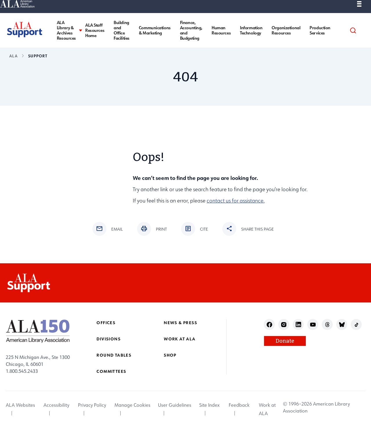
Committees (111, 371)
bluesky (342, 324)
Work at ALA (179, 339)
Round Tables (114, 355)
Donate (285, 341)
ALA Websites (20, 405)
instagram (284, 324)
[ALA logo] (38, 331)
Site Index (209, 405)
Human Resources (221, 30)
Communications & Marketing (155, 30)
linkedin (298, 324)
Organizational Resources (286, 30)
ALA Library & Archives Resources (66, 30)
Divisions (109, 339)
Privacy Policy (92, 405)
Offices (106, 322)
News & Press (180, 322)
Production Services (320, 30)
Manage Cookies (132, 405)
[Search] (353, 30)
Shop (170, 355)
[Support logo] (24, 29)
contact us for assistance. (236, 200)
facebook (269, 324)
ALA (13, 55)
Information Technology (251, 30)
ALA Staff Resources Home (94, 30)
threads (327, 324)
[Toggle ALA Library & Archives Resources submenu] (80, 31)
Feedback (239, 405)
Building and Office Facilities (122, 30)
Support (37, 55)
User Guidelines (174, 405)
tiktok (356, 324)
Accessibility (56, 405)
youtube (313, 324)
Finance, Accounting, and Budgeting (191, 30)
